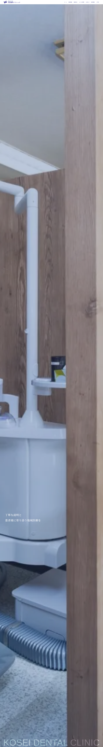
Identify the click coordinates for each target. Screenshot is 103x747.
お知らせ (87, 2)
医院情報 (70, 2)
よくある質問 (81, 2)
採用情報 (93, 2)
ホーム (65, 2)
